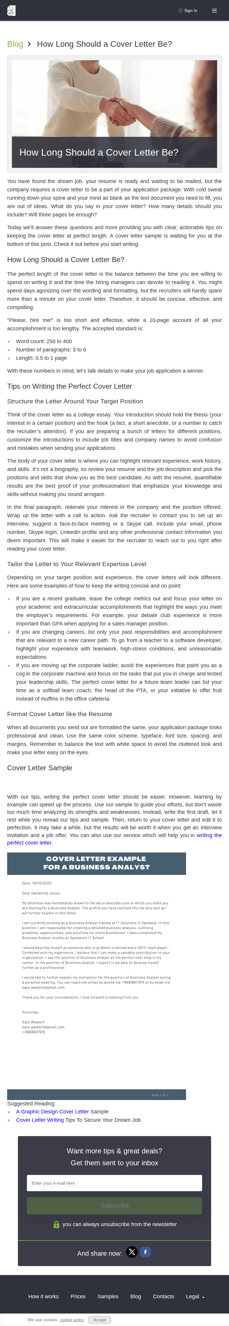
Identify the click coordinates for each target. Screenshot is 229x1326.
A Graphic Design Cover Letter (52, 1112)
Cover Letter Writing (40, 1120)
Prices (78, 1296)
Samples (108, 1296)
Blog (15, 44)
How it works (43, 1296)
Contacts (163, 1296)
